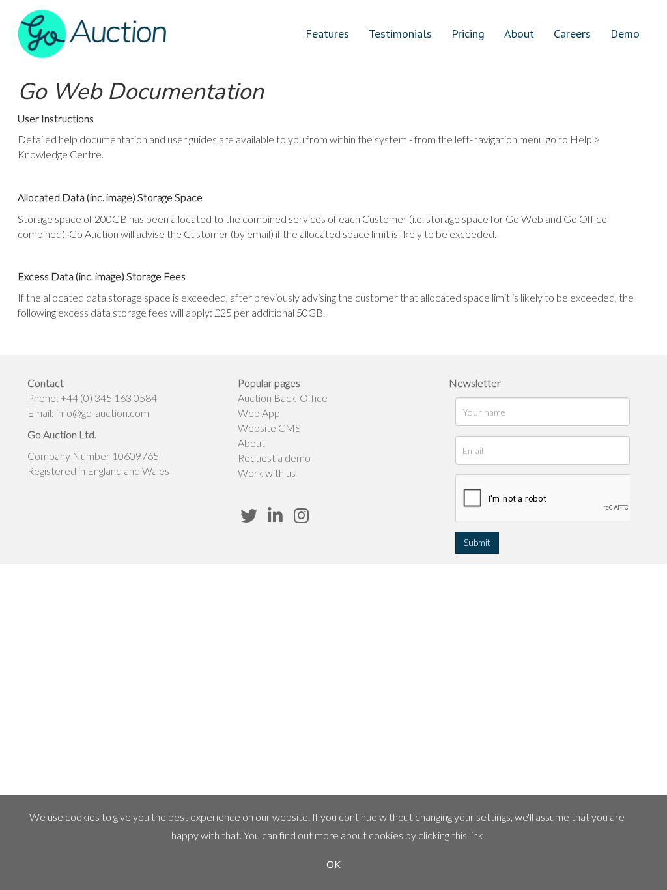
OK (333, 864)
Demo (625, 33)
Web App (259, 413)
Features (327, 33)
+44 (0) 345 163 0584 (109, 398)
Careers (572, 33)
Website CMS (269, 428)
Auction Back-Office (283, 398)
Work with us (267, 473)
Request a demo (274, 458)
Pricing (468, 33)
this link (467, 835)
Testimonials (400, 33)
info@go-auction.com (102, 413)
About (519, 33)
